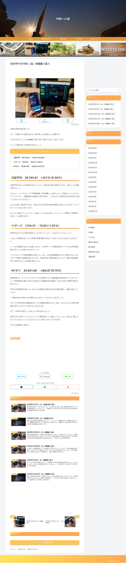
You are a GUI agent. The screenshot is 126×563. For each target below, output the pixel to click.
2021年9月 (92, 177)
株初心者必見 (93, 242)
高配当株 (91, 257)
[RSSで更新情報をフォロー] (68, 387)
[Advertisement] (44, 71)
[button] (119, 90)
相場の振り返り (16, 338)
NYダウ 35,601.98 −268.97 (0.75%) (29, 166)
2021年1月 (92, 206)
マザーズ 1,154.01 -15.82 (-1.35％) (28, 162)
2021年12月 (92, 163)
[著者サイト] (21, 387)
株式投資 (91, 247)
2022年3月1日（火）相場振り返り (101, 109)
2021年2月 (92, 202)
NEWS (90, 232)
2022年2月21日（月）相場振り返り (101, 119)
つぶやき (91, 237)
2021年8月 (92, 182)
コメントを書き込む (44, 542)
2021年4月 (92, 192)
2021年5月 (92, 187)
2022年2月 (92, 153)
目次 (43, 151)
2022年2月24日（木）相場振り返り (101, 114)
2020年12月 (92, 211)
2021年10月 (92, 172)
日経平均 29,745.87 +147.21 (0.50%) (29, 158)
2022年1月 (92, 158)
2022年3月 (92, 148)
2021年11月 (92, 168)
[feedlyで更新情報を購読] (44, 387)
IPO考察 (91, 228)
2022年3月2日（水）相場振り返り (101, 104)
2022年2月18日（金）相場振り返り (101, 124)
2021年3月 (92, 197)
